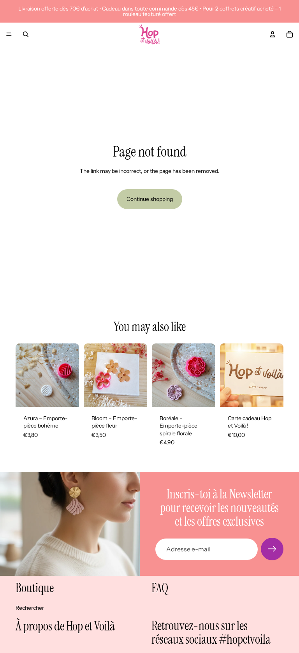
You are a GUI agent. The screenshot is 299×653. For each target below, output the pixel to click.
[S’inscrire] (272, 549)
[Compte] (272, 34)
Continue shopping (150, 198)
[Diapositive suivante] (206, 375)
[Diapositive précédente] (160, 375)
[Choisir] (67, 395)
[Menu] (9, 34)
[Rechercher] (25, 34)
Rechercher (30, 607)
